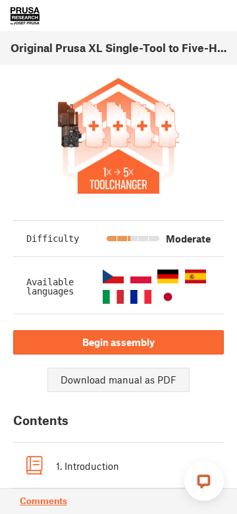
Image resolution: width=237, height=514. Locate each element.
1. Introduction (87, 466)
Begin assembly (118, 342)
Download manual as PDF (118, 380)
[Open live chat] (204, 481)
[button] (113, 276)
